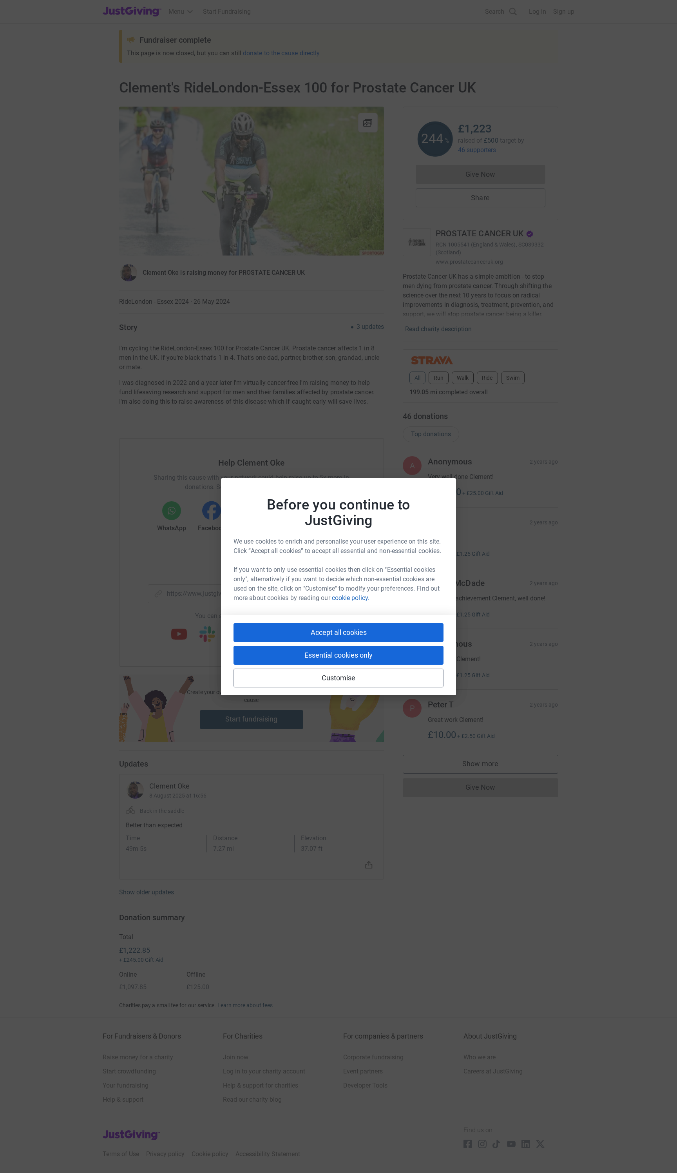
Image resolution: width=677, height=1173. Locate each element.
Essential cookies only (338, 655)
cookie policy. (350, 598)
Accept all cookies (339, 632)
